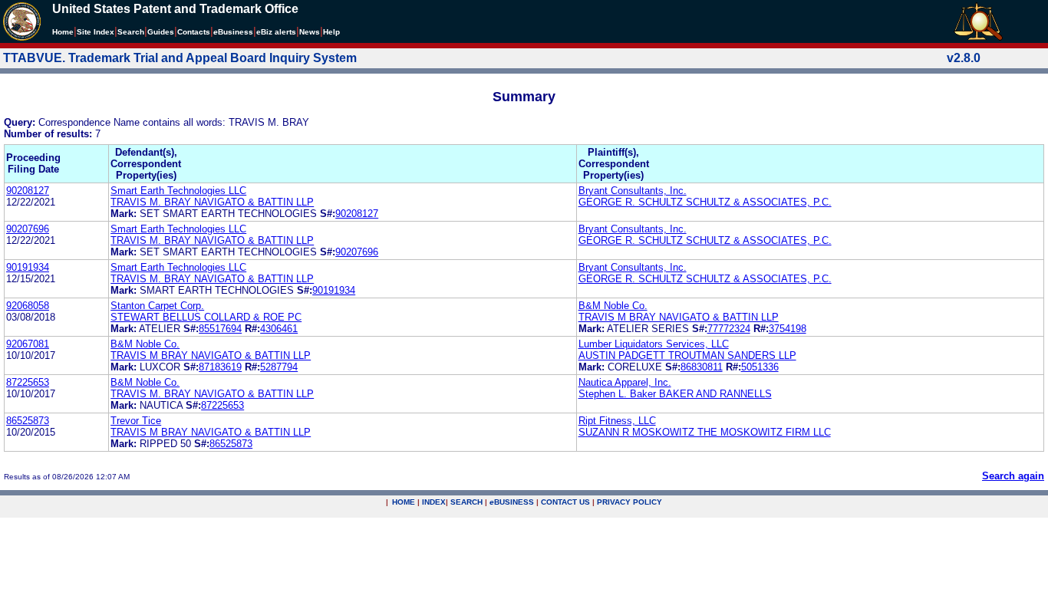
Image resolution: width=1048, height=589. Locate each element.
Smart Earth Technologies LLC (178, 190)
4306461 (279, 328)
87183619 (220, 367)
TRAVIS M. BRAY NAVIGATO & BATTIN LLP (212, 202)
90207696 (27, 229)
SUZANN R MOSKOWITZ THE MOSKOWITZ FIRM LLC (704, 432)
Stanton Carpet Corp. (157, 305)
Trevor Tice (135, 420)
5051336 (760, 367)
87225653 (27, 382)
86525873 (27, 420)
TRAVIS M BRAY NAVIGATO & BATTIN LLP (678, 317)
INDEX (434, 502)
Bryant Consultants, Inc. (632, 190)
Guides (160, 32)
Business (233, 32)
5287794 (279, 367)
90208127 (27, 190)
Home (63, 32)
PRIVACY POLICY (629, 502)
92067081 (27, 344)
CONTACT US (565, 502)
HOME (403, 502)
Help (331, 32)
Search (130, 32)
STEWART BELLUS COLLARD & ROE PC (206, 317)
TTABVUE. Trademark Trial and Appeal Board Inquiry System (180, 57)
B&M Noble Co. (613, 305)
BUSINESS (511, 502)
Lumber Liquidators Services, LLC (653, 344)
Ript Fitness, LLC (617, 420)
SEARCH (466, 502)
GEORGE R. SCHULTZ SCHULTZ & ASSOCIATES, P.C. (705, 202)
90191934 (27, 267)
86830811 (702, 367)
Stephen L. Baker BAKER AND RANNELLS (675, 394)
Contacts (193, 32)
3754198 (787, 328)
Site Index (95, 32)
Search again (1013, 476)
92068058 (27, 305)
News (309, 32)
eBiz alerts (276, 32)
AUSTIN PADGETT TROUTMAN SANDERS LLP (687, 355)
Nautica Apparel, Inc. (624, 382)
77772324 (728, 328)
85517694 (220, 328)
